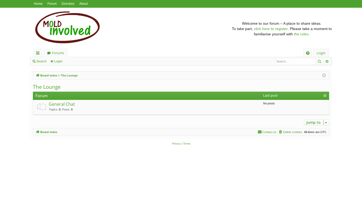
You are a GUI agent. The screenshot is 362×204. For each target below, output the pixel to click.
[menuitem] (308, 53)
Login (58, 61)
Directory (67, 4)
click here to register (271, 29)
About (83, 4)
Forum (52, 4)
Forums (58, 52)
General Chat (62, 104)
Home (38, 4)
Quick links (39, 53)
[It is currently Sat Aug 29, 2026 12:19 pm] (324, 76)
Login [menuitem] (321, 52)
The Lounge (47, 86)
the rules (301, 34)
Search (41, 61)
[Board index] (130, 29)
